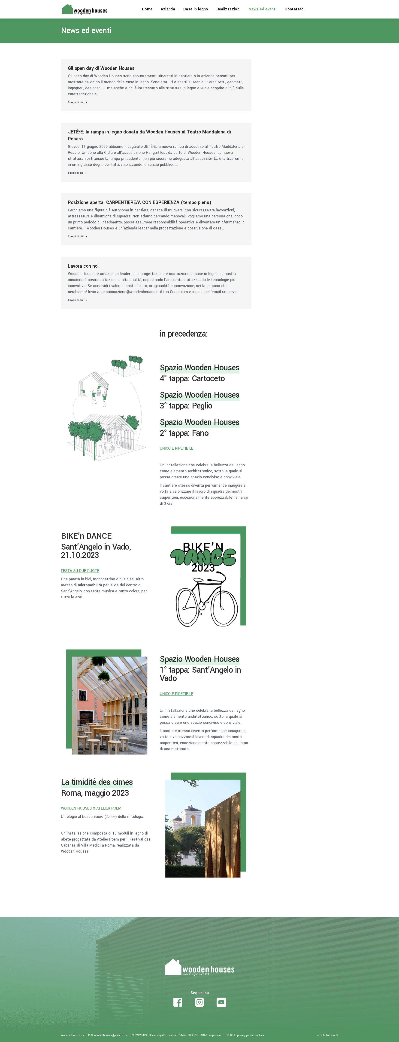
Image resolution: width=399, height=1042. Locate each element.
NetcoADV (332, 1035)
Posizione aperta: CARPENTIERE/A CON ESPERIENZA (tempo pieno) (140, 202)
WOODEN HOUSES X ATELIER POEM (91, 808)
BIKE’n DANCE (86, 536)
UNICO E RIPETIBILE (176, 448)
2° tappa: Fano (184, 433)
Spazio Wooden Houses (200, 368)
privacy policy (245, 1035)
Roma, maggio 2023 (95, 793)
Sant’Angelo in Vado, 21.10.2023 (96, 551)
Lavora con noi (83, 266)
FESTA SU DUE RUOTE (80, 570)
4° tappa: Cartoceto (192, 378)
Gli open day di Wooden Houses (101, 68)
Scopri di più (76, 102)
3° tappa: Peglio (186, 406)
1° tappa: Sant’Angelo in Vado (200, 674)
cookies (259, 1035)
